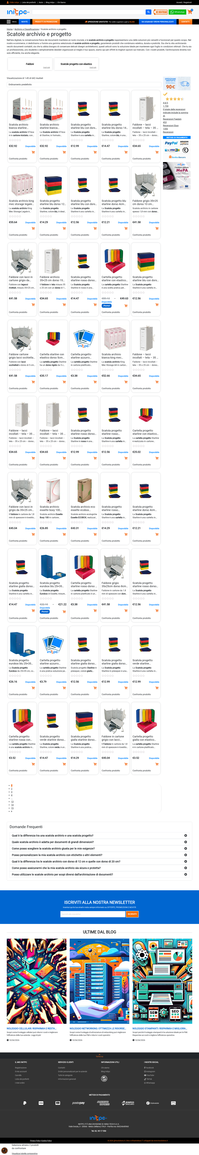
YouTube (150, 1075)
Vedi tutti (46, 67)
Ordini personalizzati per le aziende (72, 1071)
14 (12, 805)
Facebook (149, 1068)
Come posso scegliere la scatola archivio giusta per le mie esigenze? (53, 848)
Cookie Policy (46, 1141)
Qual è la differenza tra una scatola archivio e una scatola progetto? (52, 835)
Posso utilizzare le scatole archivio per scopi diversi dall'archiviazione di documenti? (62, 874)
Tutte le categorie (65, 1075)
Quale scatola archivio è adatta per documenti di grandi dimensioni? (53, 842)
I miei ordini (20, 1083)
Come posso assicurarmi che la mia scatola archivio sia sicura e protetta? (56, 868)
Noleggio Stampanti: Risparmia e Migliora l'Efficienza (159, 1028)
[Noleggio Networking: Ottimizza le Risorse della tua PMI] (99, 981)
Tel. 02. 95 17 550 (98, 1131)
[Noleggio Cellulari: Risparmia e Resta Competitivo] (36, 981)
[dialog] (4, 1150)
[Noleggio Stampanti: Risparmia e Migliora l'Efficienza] (162, 981)
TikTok (149, 1079)
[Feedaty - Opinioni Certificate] (104, 1078)
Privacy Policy (35, 1141)
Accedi (179, 2)
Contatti (61, 1068)
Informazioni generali (67, 1079)
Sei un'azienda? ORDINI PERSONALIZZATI (158, 22)
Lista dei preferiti (29, 2)
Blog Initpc (105, 1071)
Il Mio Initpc (14, 2)
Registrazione (21, 1068)
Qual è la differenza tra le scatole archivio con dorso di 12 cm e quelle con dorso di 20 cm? (66, 861)
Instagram (150, 1071)
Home (9, 29)
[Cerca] (148, 12)
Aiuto (41, 2)
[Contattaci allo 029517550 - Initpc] (161, 12)
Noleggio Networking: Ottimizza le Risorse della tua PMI (97, 1028)
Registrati (188, 2)
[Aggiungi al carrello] (33, 152)
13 (12, 801)
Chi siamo (105, 1068)
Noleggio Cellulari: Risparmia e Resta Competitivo (31, 1028)
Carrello (18, 1075)
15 (12, 808)
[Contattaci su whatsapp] (177, 11)
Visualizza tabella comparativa (24, 1153)
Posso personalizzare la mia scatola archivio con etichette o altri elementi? (57, 855)
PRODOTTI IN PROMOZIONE (46, 22)
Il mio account (21, 1071)
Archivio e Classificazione (26, 29)
